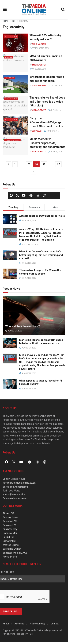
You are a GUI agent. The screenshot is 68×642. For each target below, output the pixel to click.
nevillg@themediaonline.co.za (19, 482)
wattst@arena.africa (14, 494)
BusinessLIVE (10, 525)
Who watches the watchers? (22, 326)
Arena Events (10, 556)
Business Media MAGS (15, 552)
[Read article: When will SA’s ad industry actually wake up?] (15, 43)
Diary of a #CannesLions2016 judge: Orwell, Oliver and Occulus (46, 122)
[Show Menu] (5, 9)
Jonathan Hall (39, 86)
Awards (8, 57)
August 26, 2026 (28, 389)
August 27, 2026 (14, 331)
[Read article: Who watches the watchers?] (34, 318)
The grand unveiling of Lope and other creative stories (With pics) (47, 101)
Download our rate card (15, 498)
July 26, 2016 (56, 86)
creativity (23, 21)
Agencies (9, 78)
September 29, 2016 (40, 48)
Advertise (19, 623)
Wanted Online (11, 544)
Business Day (10, 529)
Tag (14, 21)
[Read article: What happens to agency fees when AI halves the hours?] (10, 384)
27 (58, 164)
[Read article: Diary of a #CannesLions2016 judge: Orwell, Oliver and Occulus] (15, 125)
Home (5, 21)
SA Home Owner (12, 548)
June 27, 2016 (52, 131)
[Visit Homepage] (34, 9)
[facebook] (11, 195)
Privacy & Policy (37, 623)
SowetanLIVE (10, 521)
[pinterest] (30, 195)
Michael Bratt (39, 110)
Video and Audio (12, 140)
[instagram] (38, 195)
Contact (55, 623)
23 (29, 164)
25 (44, 164)
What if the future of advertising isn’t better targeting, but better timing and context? (41, 255)
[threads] (44, 195)
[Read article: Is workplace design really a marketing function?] (15, 84)
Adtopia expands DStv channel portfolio (42, 215)
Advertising (11, 36)
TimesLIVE (8, 513)
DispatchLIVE (10, 541)
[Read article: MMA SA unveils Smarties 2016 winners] (15, 63)
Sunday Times (10, 517)
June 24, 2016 (56, 152)
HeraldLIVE (8, 537)
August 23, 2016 (39, 69)
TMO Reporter (39, 65)
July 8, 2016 (55, 110)
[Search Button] (63, 9)
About (6, 623)
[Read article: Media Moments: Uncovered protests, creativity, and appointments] (15, 146)
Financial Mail (10, 533)
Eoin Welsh (37, 131)
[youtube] (23, 195)
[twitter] (17, 195)
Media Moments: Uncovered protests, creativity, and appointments (47, 143)
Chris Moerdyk (39, 44)
